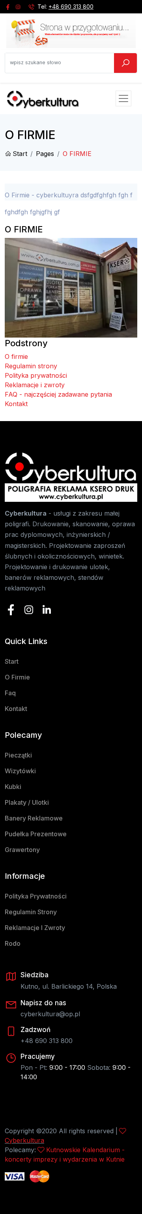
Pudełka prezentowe (36, 834)
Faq (10, 693)
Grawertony (22, 850)
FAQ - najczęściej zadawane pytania (58, 394)
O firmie (16, 356)
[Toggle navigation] (123, 98)
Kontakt (16, 404)
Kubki (13, 787)
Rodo (13, 943)
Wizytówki (20, 771)
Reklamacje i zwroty (35, 385)
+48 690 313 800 (71, 6)
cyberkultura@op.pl (50, 1014)
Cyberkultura (24, 1140)
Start (20, 154)
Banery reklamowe (34, 818)
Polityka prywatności (36, 375)
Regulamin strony (31, 366)
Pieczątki (18, 755)
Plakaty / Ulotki (27, 802)
